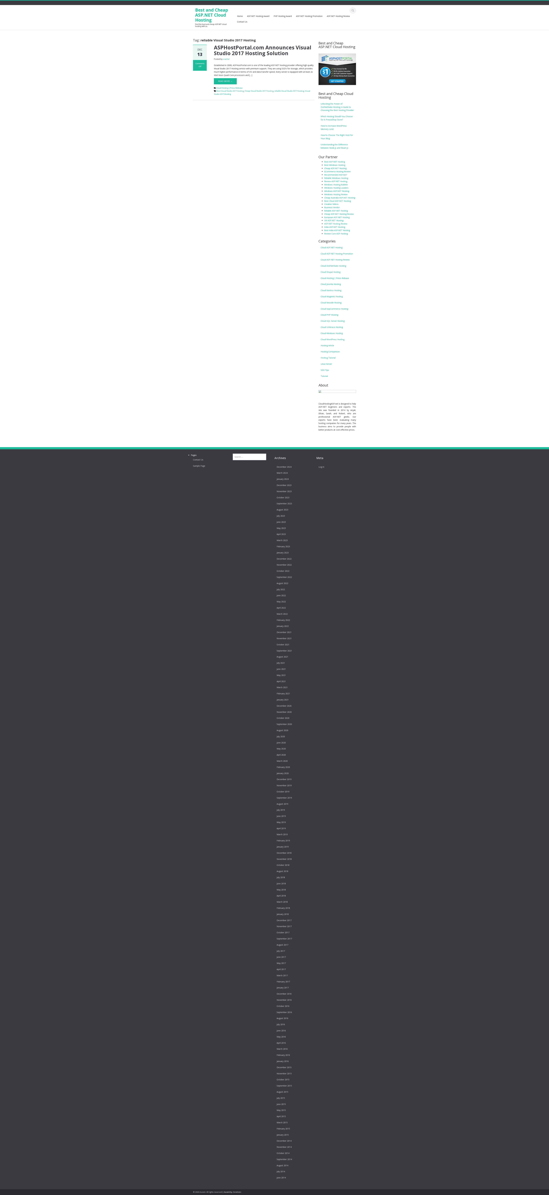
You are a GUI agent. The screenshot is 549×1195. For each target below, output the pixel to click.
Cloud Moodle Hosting (331, 302)
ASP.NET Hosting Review (338, 16)
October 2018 (283, 865)
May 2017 (281, 963)
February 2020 (283, 767)
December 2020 (284, 705)
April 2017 (281, 969)
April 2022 (281, 607)
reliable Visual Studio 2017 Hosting (289, 91)
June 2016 (281, 1030)
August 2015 (282, 1091)
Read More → (225, 81)
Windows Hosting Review (336, 194)
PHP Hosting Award (283, 16)
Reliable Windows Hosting (336, 178)
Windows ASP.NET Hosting (336, 191)
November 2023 (284, 491)
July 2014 (281, 1171)
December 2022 (284, 558)
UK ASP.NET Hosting (333, 220)
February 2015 (283, 1128)
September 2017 (284, 938)
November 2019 (284, 785)
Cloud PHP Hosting (329, 314)
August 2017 (282, 944)
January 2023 (283, 552)
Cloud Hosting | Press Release (229, 88)
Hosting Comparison (330, 351)
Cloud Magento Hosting (332, 296)
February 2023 (283, 546)
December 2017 (284, 920)
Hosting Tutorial (328, 357)
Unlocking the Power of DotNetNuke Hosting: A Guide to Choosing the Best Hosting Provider (337, 107)
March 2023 (282, 540)
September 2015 (284, 1085)
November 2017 (284, 926)
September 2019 (284, 797)
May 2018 (281, 889)
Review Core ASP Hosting (336, 233)
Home (240, 16)
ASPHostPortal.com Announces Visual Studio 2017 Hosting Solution (262, 50)
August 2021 (282, 656)
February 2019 (283, 840)
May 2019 (281, 822)
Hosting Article (327, 345)
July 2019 (281, 810)
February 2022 (283, 620)
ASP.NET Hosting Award (258, 16)
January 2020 (283, 773)
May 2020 (281, 748)
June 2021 (281, 669)
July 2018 (281, 877)
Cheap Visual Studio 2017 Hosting (258, 91)
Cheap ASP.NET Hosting (335, 168)
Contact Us (242, 21)
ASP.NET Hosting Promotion (309, 16)
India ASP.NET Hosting (334, 227)
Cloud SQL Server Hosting (333, 321)
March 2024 (282, 472)
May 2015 (281, 1110)
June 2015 (281, 1104)
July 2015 (281, 1098)
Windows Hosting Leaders (336, 187)
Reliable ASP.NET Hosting (336, 210)
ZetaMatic (237, 1192)
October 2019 (283, 791)
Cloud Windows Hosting (332, 333)
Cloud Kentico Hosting (331, 290)
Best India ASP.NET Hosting (337, 230)
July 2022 (281, 589)
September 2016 (284, 1012)
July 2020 (281, 736)
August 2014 (282, 1165)
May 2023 (281, 528)
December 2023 (284, 485)
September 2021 (284, 650)
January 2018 (283, 914)
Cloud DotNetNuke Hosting (333, 265)
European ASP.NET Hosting (337, 217)
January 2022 (283, 626)
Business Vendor (332, 207)
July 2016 (281, 1024)
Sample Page (199, 465)
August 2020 (282, 730)
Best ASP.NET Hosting (334, 161)
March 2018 (282, 901)
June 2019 (281, 816)
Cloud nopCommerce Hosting (334, 308)
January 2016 (283, 1061)
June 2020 (281, 742)
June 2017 (281, 957)
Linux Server (326, 364)
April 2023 (281, 534)
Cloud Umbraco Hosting (332, 327)
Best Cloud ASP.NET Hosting (337, 201)
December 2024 (284, 466)
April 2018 (281, 895)
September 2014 (284, 1159)
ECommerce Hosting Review (337, 171)
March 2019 (282, 834)
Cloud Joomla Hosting (331, 284)
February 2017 (283, 981)
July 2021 (281, 663)
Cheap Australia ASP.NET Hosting (339, 197)
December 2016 (284, 993)
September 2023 (284, 503)
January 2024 (283, 479)
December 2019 (284, 779)
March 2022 (282, 614)
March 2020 (282, 761)
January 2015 (283, 1134)
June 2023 (281, 522)
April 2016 (281, 1043)
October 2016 (283, 1006)
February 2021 (283, 693)
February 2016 (283, 1055)
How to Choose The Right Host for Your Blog (337, 137)
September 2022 (284, 577)
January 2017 (283, 987)
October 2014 (283, 1153)
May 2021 (281, 675)
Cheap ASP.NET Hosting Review (339, 214)
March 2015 (282, 1122)
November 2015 (284, 1073)
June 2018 (281, 883)
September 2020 (284, 724)
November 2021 (284, 638)
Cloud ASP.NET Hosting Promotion (337, 253)
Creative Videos (331, 204)
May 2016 (281, 1036)
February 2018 (283, 908)
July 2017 (281, 951)
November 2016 (284, 1000)
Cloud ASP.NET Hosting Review (335, 259)
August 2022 (282, 583)
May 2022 (281, 601)
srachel (226, 59)
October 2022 (283, 571)
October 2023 (283, 497)
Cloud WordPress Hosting (332, 339)
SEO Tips (325, 370)
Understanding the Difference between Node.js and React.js (334, 146)
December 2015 (284, 1067)
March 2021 (282, 687)
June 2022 (281, 595)
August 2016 (282, 1018)
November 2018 (284, 859)
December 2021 (284, 632)
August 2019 (282, 804)
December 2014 (284, 1140)
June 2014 (281, 1177)
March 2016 (282, 1049)
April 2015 (281, 1116)
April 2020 (281, 754)
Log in (321, 466)
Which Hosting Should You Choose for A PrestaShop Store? (337, 118)
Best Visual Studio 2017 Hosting (230, 91)
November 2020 (284, 712)
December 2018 (284, 853)
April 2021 (281, 681)
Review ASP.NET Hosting (335, 181)
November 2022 (284, 564)
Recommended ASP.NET (335, 174)
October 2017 (283, 932)
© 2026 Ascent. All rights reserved (207, 1192)
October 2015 (283, 1079)
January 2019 (283, 846)
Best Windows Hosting (334, 165)
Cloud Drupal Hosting (330, 272)
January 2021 (283, 699)
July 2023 (281, 515)
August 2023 (282, 509)
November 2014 (284, 1147)
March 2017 (282, 975)
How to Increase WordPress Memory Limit (334, 127)
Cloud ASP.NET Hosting (331, 247)
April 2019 (281, 828)
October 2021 (283, 644)
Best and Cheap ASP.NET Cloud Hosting (211, 15)
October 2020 (283, 718)
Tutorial (324, 376)
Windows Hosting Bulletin (336, 184)
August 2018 (282, 871)
